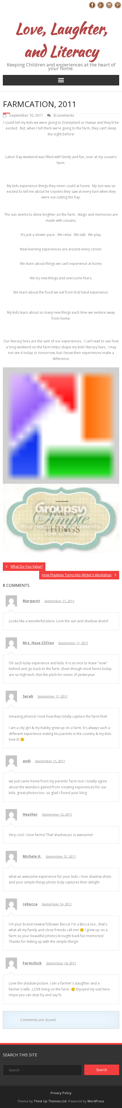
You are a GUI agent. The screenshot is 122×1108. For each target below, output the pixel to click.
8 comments (64, 115)
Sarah (28, 696)
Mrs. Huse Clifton (38, 642)
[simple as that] (61, 551)
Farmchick (32, 963)
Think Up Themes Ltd (50, 1101)
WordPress (95, 1101)
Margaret (31, 600)
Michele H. (32, 856)
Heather (30, 814)
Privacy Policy (61, 1093)
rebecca (30, 904)
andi (27, 761)
